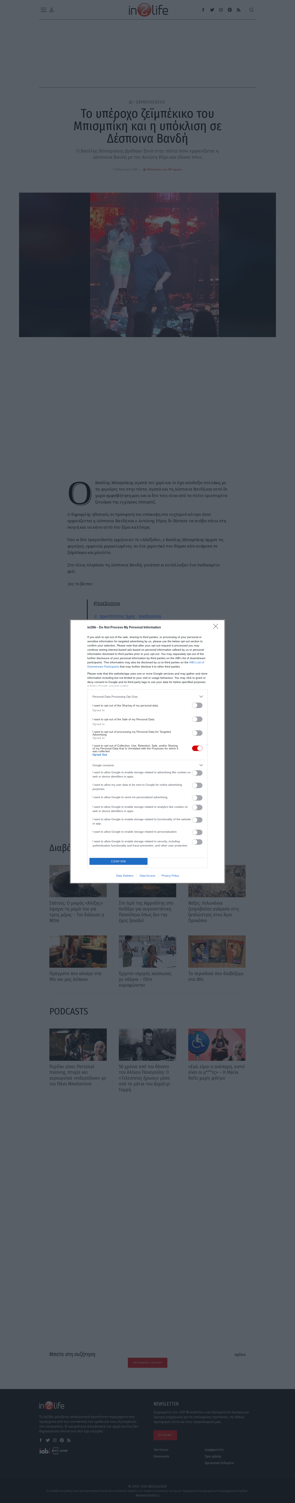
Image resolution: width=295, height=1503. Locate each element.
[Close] (217, 627)
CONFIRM (118, 861)
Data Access (147, 875)
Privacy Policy (170, 875)
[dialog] (147, 751)
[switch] (197, 705)
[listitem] (147, 696)
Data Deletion (124, 875)
